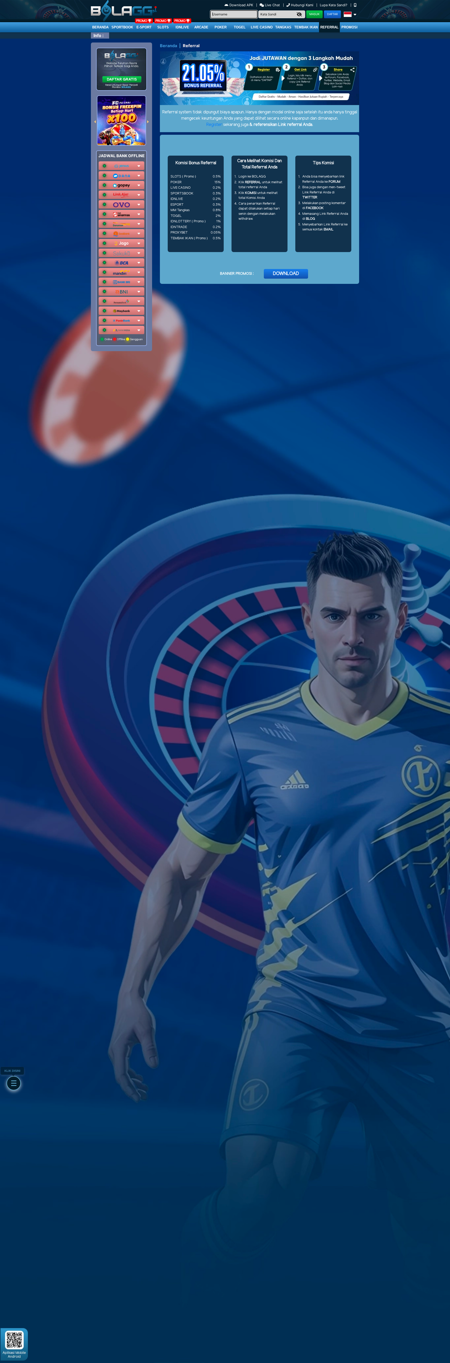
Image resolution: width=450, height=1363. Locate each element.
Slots (163, 27)
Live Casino (262, 27)
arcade (201, 27)
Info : (98, 35)
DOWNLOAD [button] (286, 274)
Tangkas (283, 27)
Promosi (349, 27)
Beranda (100, 27)
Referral (329, 27)
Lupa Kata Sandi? (334, 5)
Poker (221, 27)
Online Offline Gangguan (123, 339)
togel (240, 27)
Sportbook (122, 27)
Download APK (241, 5)
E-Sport (144, 27)
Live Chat (272, 5)
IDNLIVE (182, 27)
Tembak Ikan (306, 27)
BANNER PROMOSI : (237, 274)
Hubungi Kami (302, 5)
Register (214, 124)
